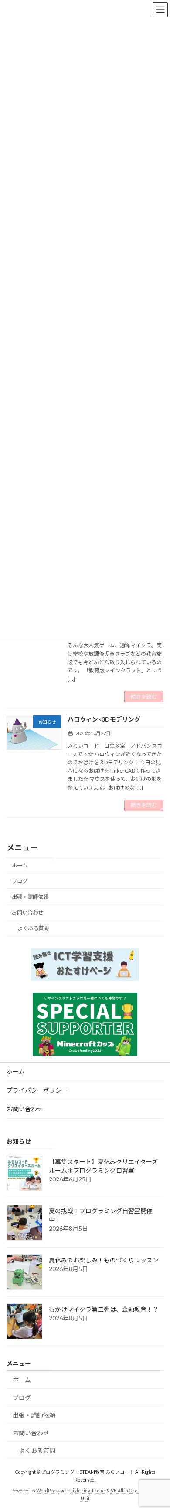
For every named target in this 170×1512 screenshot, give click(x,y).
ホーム (19, 865)
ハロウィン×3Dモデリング (104, 719)
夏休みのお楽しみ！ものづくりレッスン (104, 1260)
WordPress (48, 1490)
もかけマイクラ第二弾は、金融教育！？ (104, 1309)
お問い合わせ (27, 912)
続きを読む (144, 696)
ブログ (19, 881)
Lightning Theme (88, 1490)
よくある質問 (33, 928)
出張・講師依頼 (30, 897)
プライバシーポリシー (37, 1090)
